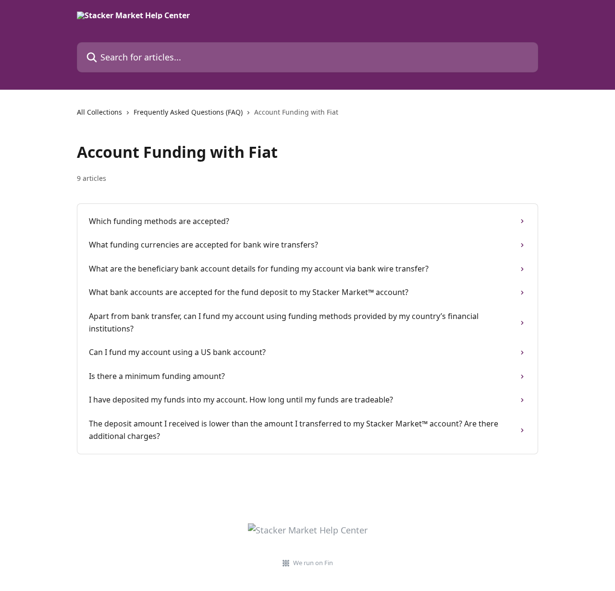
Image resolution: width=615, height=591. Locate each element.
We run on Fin (313, 562)
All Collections (99, 112)
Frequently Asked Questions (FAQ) (188, 112)
